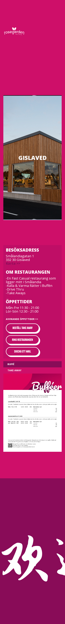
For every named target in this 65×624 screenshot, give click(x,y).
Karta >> (13, 263)
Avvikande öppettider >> (22, 319)
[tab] (32, 364)
